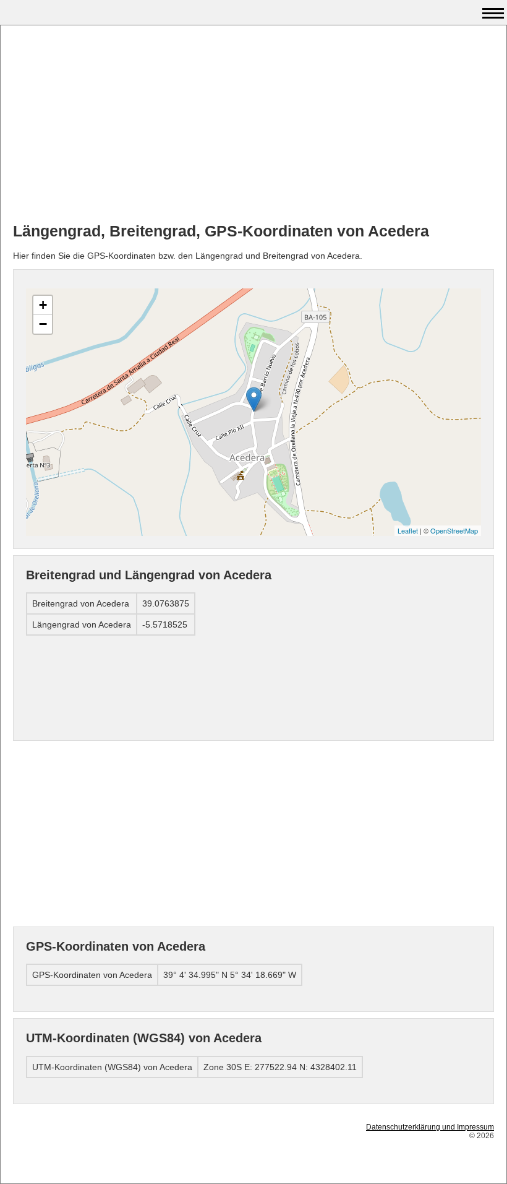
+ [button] (43, 305)
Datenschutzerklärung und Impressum (430, 1127)
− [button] (43, 324)
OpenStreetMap (454, 530)
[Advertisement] (253, 124)
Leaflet (408, 530)
